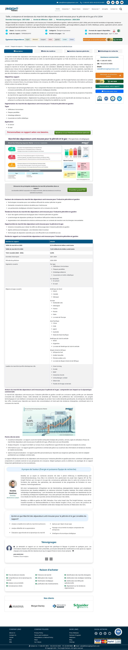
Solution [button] (85, 9)
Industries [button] (65, 9)
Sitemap (71, 642)
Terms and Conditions (41, 635)
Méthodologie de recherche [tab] (108, 51)
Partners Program (75, 635)
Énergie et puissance (30, 46)
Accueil (7, 46)
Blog (70, 640)
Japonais (57, 39)
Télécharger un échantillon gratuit (94, 39)
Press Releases (74, 633)
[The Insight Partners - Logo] (12, 9)
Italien (50, 39)
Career (11, 637)
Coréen (65, 39)
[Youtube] (110, 635)
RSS (10, 640)
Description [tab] (19, 51)
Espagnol (43, 39)
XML (10, 642)
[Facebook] (108, 2)
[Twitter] (113, 2)
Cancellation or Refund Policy (43, 637)
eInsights (105, 9)
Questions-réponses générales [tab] (79, 51)
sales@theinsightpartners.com (68, 2)
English (27, 39)
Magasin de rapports (17, 46)
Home (58, 9)
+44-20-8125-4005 (98, 2)
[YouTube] (122, 2)
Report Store (76, 9)
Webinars (72, 637)
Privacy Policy (38, 633)
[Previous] (41, 559)
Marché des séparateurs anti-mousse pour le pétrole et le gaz (55, 46)
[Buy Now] (114, 39)
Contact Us (113, 9)
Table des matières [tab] (49, 51)
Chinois (72, 39)
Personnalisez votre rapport (109, 86)
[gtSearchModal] (121, 9)
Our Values (37, 642)
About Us (12, 633)
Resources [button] (95, 9)
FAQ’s (36, 640)
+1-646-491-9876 (87, 2)
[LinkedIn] (117, 2)
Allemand (35, 39)
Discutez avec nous (110, 91)
